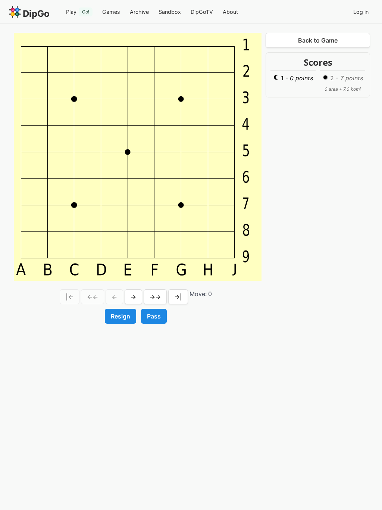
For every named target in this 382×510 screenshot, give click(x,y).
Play (77, 12)
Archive (139, 12)
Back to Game (318, 40)
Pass (154, 316)
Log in (361, 12)
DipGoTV (202, 12)
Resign (120, 316)
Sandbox (170, 12)
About (230, 12)
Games (111, 12)
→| (178, 297)
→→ (155, 297)
